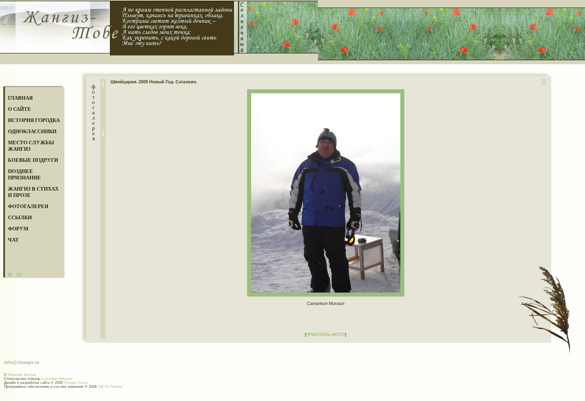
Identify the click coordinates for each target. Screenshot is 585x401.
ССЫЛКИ (20, 217)
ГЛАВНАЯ (20, 98)
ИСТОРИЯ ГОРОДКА (34, 120)
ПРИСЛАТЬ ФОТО (325, 334)
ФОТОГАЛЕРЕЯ (28, 206)
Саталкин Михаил (57, 379)
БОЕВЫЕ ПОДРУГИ (33, 160)
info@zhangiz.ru (21, 362)
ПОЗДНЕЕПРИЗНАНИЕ (24, 174)
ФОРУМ (18, 229)
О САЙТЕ (19, 109)
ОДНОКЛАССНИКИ (32, 131)
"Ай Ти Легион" (110, 387)
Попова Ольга (76, 383)
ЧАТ (13, 240)
